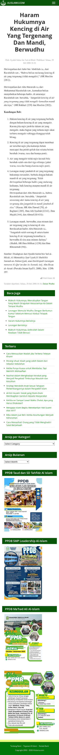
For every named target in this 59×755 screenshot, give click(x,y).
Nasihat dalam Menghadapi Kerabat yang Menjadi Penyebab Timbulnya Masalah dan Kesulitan (27, 378)
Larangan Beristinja (17, 325)
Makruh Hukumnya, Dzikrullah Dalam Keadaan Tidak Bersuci (26, 331)
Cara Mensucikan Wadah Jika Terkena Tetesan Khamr (28, 355)
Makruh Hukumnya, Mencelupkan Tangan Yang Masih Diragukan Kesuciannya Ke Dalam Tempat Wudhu (30, 303)
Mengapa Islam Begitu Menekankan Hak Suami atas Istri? (28, 409)
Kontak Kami (44, 746)
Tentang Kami (15, 746)
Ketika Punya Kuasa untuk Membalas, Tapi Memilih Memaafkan (26, 369)
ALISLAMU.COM (16, 2)
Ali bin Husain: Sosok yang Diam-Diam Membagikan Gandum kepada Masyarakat (26, 394)
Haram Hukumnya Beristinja (21, 320)
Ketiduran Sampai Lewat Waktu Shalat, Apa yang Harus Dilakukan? (29, 402)
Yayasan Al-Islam (30, 746)
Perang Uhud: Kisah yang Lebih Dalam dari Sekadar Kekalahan (27, 362)
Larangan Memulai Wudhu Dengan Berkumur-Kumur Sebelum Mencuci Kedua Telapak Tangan (30, 313)
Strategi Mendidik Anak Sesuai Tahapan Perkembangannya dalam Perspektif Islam (26, 387)
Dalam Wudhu (48, 283)
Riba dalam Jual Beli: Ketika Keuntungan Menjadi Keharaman (29, 416)
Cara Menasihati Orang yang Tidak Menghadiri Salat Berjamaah (28, 423)
